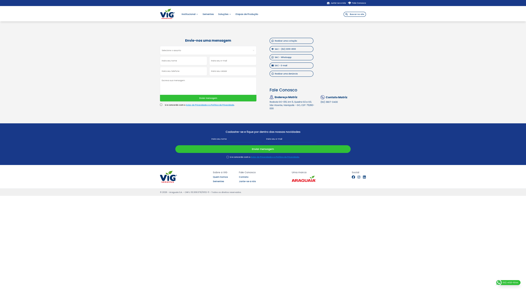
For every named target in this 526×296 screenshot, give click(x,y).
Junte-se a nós (338, 3)
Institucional (188, 14)
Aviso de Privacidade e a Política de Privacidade (210, 105)
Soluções (223, 14)
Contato (243, 177)
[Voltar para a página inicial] (167, 13)
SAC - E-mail (281, 65)
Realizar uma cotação (286, 40)
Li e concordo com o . (200, 105)
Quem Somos (220, 177)
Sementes (208, 14)
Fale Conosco (359, 3)
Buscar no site (357, 14)
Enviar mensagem (208, 98)
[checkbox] (161, 105)
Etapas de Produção (247, 14)
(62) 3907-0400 (329, 102)
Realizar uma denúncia (286, 73)
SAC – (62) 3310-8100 (285, 49)
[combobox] (208, 50)
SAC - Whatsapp (283, 57)
